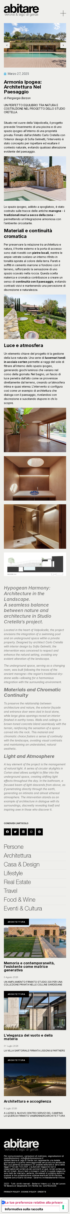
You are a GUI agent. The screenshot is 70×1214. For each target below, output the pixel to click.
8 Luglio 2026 (10, 1108)
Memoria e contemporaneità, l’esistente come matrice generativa (29, 967)
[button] (7, 831)
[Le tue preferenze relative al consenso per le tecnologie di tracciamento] (63, 1207)
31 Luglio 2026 (11, 1046)
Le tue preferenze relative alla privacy (34, 1202)
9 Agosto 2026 (11, 977)
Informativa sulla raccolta (24, 1209)
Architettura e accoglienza (27, 1102)
